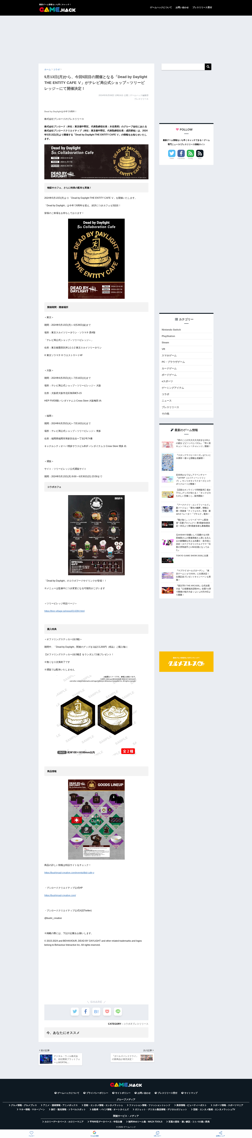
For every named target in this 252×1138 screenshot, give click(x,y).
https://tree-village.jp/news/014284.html (64, 611)
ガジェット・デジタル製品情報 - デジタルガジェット (161, 1109)
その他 (165, 413)
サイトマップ (190, 1093)
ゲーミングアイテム (173, 387)
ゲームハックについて (161, 7)
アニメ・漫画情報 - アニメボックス (60, 1105)
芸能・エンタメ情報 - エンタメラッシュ (103, 1105)
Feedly (190, 158)
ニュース (167, 400)
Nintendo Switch (171, 329)
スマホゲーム (169, 355)
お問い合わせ (182, 7)
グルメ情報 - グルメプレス (24, 1105)
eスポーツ (167, 381)
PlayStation (168, 336)
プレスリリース (140, 1023)
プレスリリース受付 (202, 7)
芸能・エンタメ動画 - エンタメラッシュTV (214, 1109)
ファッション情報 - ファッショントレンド (149, 1105)
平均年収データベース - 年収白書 (106, 1122)
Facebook (181, 158)
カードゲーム (169, 368)
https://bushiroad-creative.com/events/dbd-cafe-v (69, 872)
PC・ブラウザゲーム (173, 362)
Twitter (171, 158)
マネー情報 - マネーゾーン (32, 1109)
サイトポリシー (123, 1093)
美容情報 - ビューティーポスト (191, 1105)
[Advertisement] (126, 38)
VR (163, 349)
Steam (165, 342)
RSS (199, 158)
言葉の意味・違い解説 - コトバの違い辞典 (189, 1122)
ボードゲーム (169, 375)
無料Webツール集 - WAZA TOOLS (145, 1122)
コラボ (126, 1023)
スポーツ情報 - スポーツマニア (228, 1105)
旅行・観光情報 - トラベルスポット (68, 1109)
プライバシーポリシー (97, 1093)
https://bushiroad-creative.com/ (60, 895)
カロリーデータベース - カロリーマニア (64, 1122)
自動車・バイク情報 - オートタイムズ (110, 1109)
